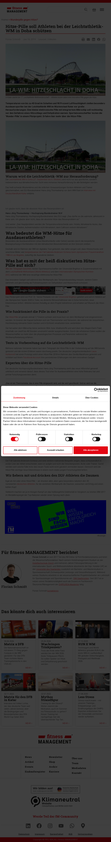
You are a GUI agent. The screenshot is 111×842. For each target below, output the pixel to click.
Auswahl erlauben (55, 450)
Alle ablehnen (20, 450)
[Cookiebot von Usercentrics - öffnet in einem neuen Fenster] (96, 390)
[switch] (42, 439)
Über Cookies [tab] (91, 397)
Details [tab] (55, 397)
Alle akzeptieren (90, 450)
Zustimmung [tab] (19, 397)
